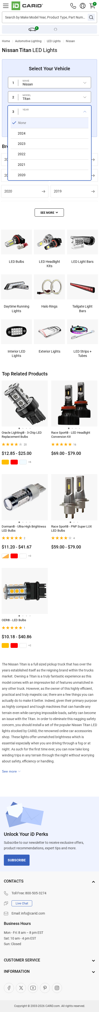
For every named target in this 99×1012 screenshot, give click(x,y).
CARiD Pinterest (45, 988)
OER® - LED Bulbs (14, 620)
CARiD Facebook (9, 988)
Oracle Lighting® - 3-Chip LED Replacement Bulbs (22, 434)
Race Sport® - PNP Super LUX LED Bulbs (71, 528)
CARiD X (21, 988)
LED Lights (54, 41)
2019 (58, 191)
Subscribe (17, 860)
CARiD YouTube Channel (33, 988)
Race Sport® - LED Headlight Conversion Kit (70, 434)
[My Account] (82, 6)
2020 (8, 191)
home (6, 41)
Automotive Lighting (28, 41)
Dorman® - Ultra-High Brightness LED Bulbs (24, 528)
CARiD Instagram (57, 988)
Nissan (70, 41)
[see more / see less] (49, 212)
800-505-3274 (35, 893)
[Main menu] (6, 6)
